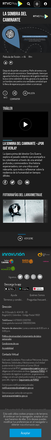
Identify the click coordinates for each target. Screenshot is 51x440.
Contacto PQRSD (37, 371)
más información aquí (29, 424)
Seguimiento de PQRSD (29, 379)
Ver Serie (28, 238)
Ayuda (14, 295)
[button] (44, 213)
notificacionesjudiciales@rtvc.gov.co (17, 387)
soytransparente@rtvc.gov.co (15, 395)
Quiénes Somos (37, 295)
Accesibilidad (7, 348)
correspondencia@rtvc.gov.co (33, 368)
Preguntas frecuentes (37, 299)
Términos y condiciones (15, 299)
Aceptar (25, 433)
